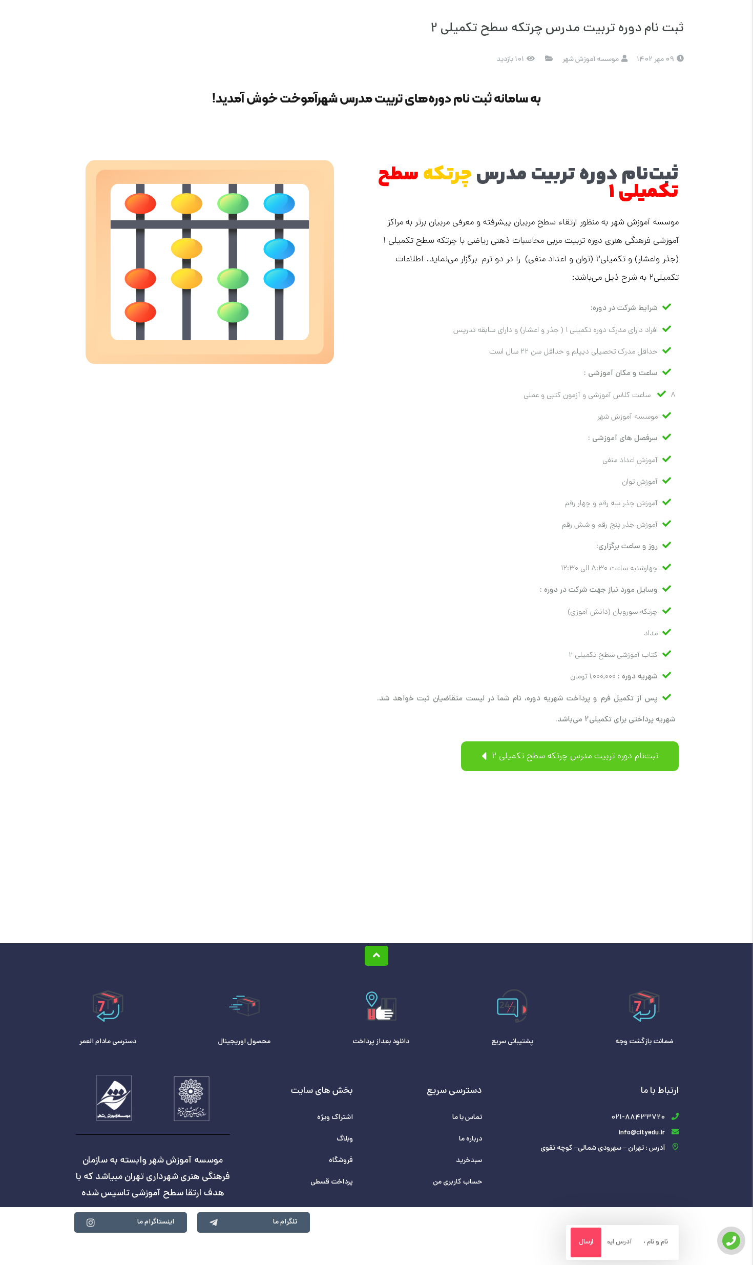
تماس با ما (467, 1117)
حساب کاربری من (457, 1182)
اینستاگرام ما (155, 1222)
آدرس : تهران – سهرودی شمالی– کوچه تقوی (602, 1148)
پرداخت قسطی (331, 1182)
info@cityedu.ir (642, 1133)
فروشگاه (341, 1160)
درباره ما (470, 1139)
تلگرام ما (285, 1222)
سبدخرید (469, 1160)
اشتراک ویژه (335, 1117)
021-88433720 (638, 1117)
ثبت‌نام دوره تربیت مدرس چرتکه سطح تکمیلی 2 (573, 756)
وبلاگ (345, 1139)
